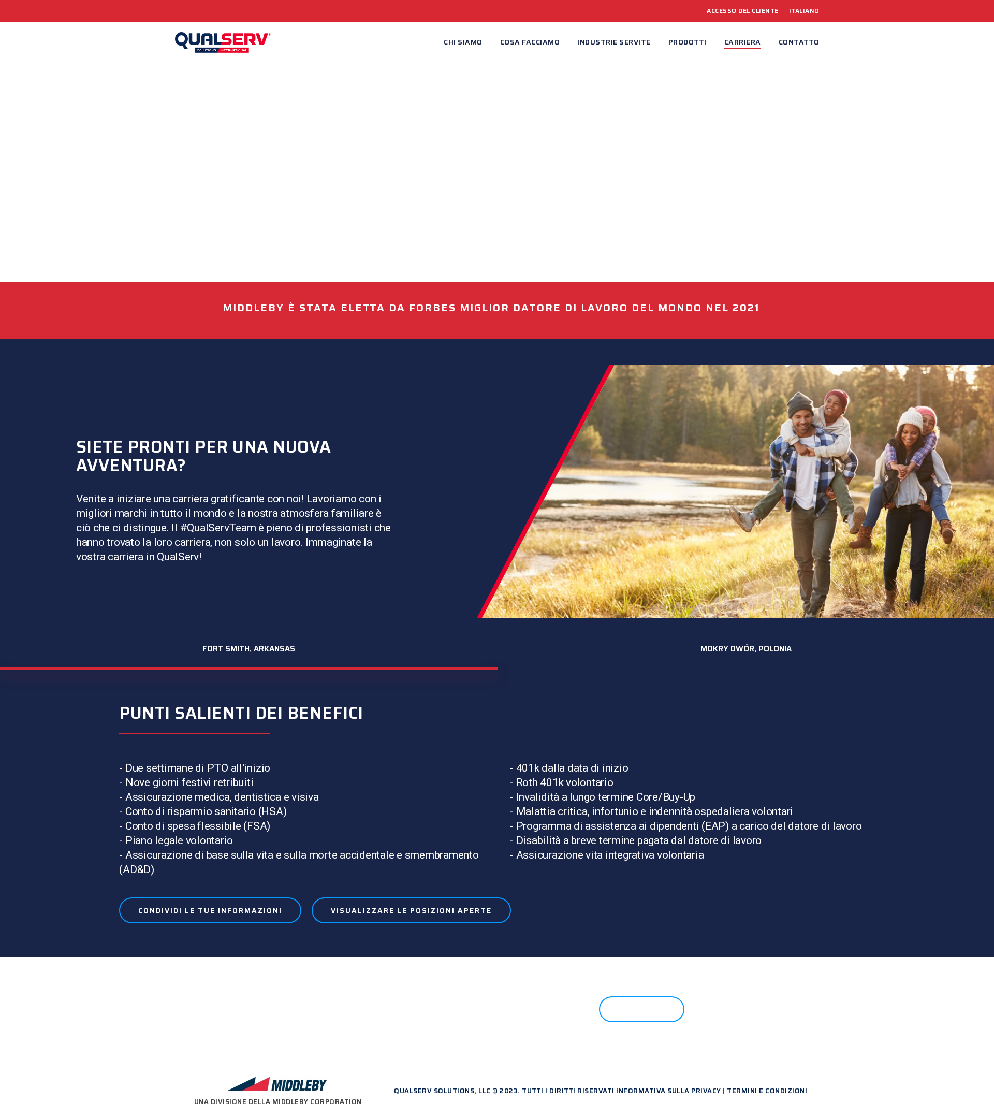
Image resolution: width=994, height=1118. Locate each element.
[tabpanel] (497, 816)
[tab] (249, 649)
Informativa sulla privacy (668, 1090)
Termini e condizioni (767, 1090)
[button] (210, 910)
